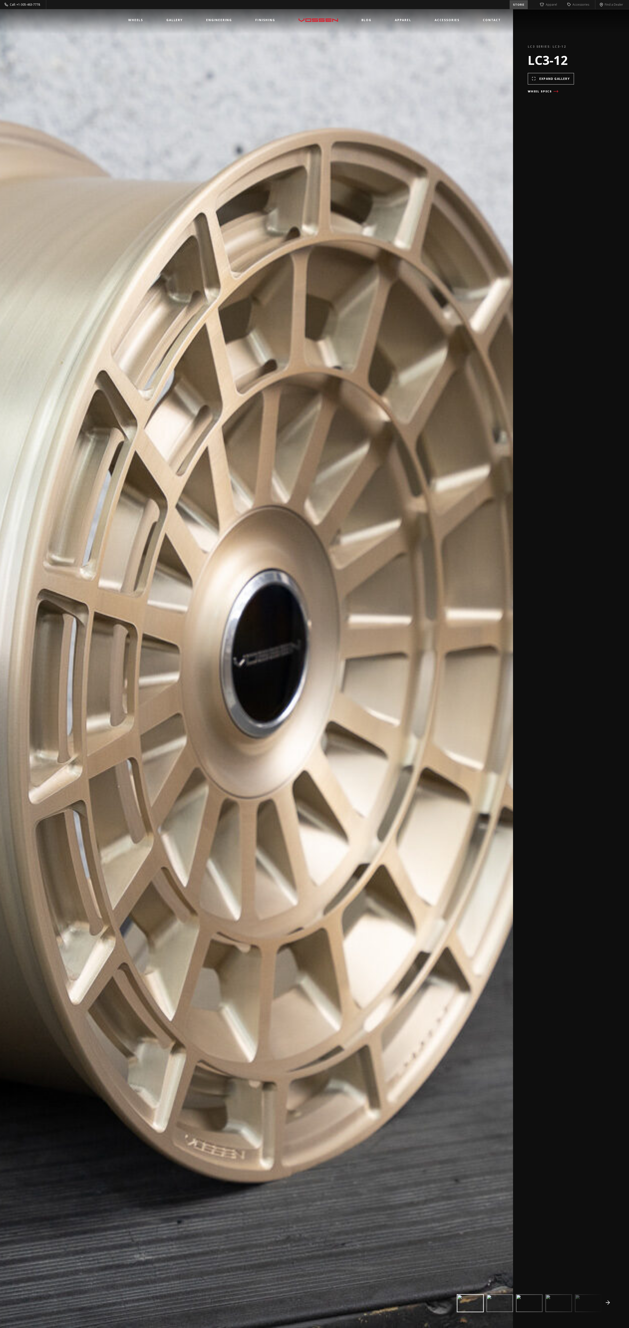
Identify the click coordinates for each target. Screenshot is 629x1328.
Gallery (174, 20)
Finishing (265, 20)
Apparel (551, 4)
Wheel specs (540, 91)
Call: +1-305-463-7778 (25, 4)
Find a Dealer (614, 4)
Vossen (318, 20)
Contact (492, 20)
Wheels (135, 20)
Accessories (580, 4)
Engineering (219, 20)
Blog (366, 20)
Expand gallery (554, 79)
